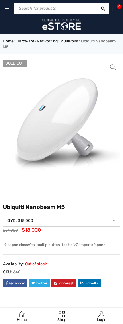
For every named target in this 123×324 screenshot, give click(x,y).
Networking (47, 41)
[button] (113, 67)
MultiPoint (69, 41)
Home (8, 41)
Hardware (25, 41)
